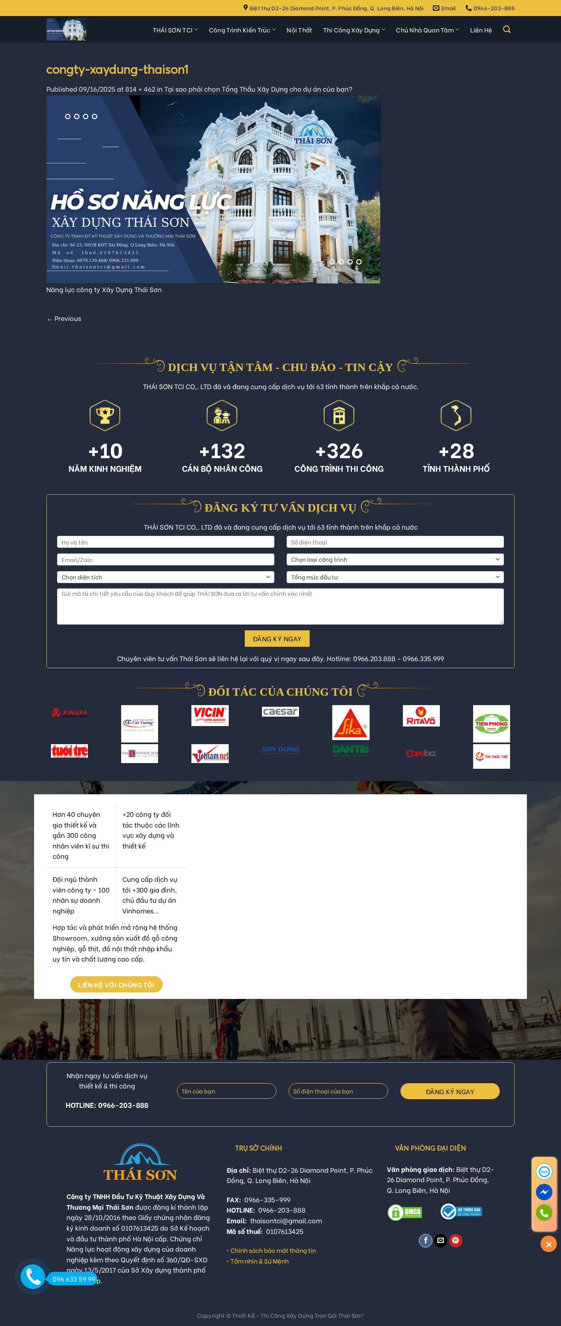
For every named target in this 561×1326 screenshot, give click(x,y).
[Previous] (54, 729)
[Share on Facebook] (425, 1241)
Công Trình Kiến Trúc (240, 29)
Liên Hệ (481, 29)
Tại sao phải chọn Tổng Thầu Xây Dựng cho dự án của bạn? (258, 88)
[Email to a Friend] (441, 1241)
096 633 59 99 (74, 1278)
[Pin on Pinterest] (455, 1241)
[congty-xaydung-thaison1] (213, 187)
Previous (63, 318)
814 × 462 (140, 88)
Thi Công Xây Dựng (351, 29)
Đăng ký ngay (277, 638)
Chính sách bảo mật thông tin (273, 1250)
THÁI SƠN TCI (173, 29)
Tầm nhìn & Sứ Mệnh (259, 1260)
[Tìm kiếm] (507, 29)
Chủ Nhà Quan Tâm (425, 29)
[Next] (506, 729)
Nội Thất (299, 29)
